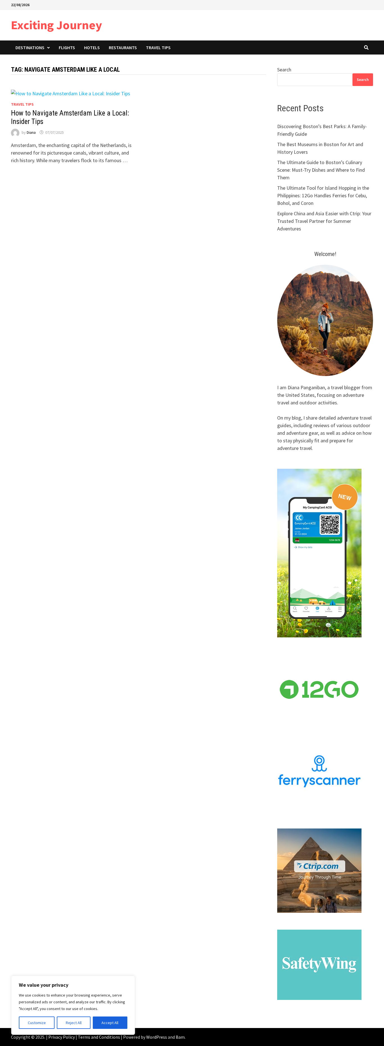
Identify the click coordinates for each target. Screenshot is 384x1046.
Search (284, 69)
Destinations (29, 47)
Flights (67, 47)
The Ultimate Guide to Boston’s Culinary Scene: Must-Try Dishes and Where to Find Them (321, 170)
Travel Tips (158, 47)
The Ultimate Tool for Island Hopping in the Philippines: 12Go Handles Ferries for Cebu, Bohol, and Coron (323, 195)
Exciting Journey (56, 25)
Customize (37, 1022)
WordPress (156, 1037)
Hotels (92, 47)
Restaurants (123, 47)
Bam (180, 1037)
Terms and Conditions (99, 1037)
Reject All (74, 1022)
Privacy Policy (61, 1037)
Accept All (109, 1022)
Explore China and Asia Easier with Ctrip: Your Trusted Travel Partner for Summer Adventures (324, 221)
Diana (31, 132)
